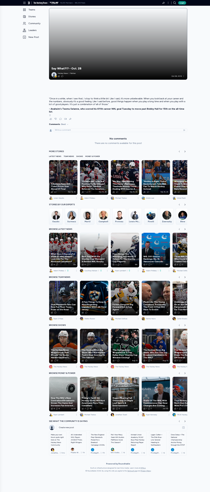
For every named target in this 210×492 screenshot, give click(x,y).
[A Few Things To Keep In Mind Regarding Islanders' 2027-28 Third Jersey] (94, 298)
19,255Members (66, 3)
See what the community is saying (68, 421)
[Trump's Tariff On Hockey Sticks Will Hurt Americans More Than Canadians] (94, 394)
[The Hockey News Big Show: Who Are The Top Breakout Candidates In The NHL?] (156, 346)
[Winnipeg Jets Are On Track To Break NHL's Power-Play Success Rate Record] (187, 177)
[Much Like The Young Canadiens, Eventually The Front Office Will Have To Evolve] (156, 298)
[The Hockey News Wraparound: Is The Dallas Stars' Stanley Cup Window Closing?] (125, 346)
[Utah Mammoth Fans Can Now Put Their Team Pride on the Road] (63, 298)
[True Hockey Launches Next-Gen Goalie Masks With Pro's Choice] (187, 394)
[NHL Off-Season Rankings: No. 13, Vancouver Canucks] (156, 250)
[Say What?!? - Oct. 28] (118, 44)
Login (182, 3)
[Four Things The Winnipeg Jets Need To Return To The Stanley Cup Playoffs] (125, 250)
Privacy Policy (146, 471)
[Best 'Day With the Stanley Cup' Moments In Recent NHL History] (94, 250)
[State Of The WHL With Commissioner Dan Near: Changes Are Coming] (156, 394)
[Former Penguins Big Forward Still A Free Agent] (125, 298)
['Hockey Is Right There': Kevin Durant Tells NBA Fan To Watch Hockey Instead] (156, 177)
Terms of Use (132, 471)
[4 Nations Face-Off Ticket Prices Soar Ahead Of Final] (63, 177)
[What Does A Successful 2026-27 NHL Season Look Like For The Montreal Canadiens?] (63, 250)
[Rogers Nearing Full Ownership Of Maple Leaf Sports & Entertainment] (125, 394)
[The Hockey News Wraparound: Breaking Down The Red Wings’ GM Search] (187, 346)
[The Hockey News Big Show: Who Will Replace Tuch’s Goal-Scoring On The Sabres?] (94, 346)
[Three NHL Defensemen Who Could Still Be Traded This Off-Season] (187, 250)
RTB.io (143, 468)
